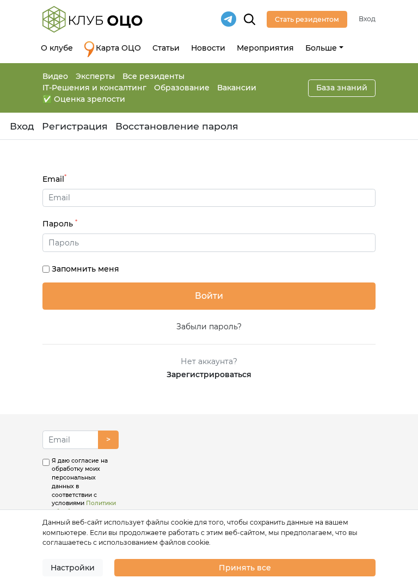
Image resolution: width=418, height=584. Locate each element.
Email (54, 179)
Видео (55, 76)
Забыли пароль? (209, 326)
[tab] (209, 242)
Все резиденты (153, 76)
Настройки (73, 568)
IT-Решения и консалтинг (94, 88)
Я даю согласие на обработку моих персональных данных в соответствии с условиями (84, 495)
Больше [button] (321, 48)
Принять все (245, 568)
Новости (208, 48)
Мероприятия (265, 48)
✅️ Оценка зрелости (83, 99)
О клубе (57, 48)
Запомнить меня (85, 269)
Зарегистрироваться (209, 374)
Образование (182, 88)
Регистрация (75, 126)
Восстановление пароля (176, 126)
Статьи (166, 48)
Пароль (59, 223)
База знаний (341, 88)
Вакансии (236, 88)
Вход (367, 19)
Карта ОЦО (118, 48)
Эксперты (95, 76)
